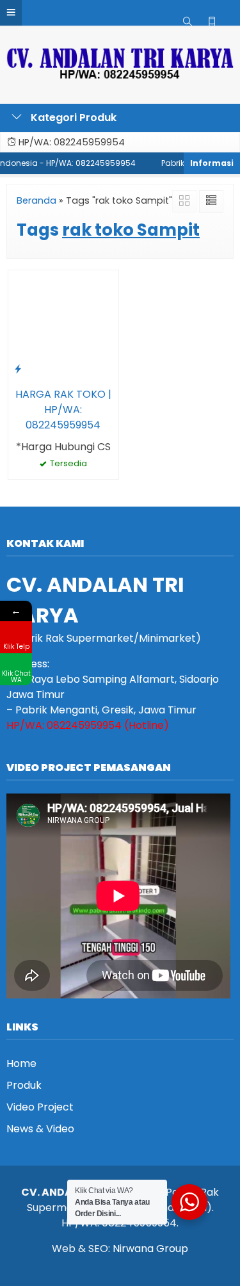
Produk (24, 1085)
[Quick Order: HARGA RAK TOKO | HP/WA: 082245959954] (18, 369)
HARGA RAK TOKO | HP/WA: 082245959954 (63, 409)
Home (21, 1063)
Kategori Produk (72, 117)
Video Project (40, 1107)
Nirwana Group (150, 1248)
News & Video (40, 1128)
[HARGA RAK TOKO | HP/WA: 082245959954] (63, 324)
